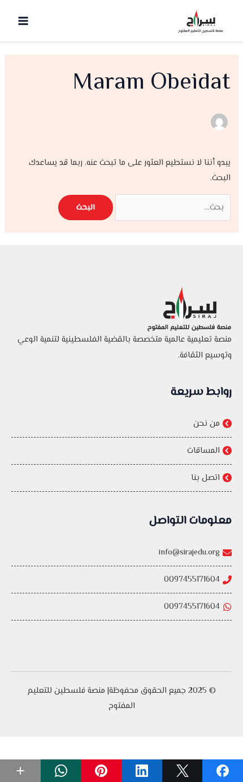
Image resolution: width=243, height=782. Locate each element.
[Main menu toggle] (23, 21)
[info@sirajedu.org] (121, 552)
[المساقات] (121, 451)
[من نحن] (121, 423)
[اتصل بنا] (121, 478)
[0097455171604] (121, 579)
